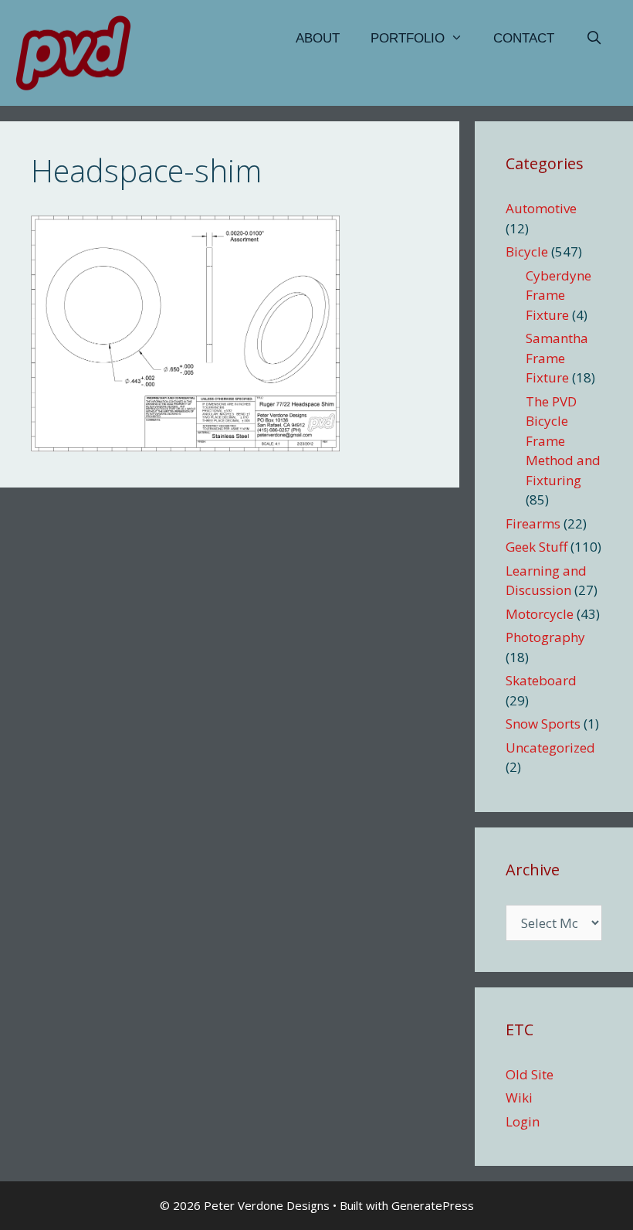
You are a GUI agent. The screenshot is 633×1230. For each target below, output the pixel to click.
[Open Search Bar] (594, 38)
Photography (545, 637)
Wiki (519, 1097)
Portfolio (408, 38)
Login (523, 1121)
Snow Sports (543, 723)
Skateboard (541, 680)
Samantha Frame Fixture (557, 357)
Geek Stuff (536, 547)
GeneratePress (432, 1205)
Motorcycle (540, 614)
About (318, 38)
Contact (523, 38)
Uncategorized (550, 747)
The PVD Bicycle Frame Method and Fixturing (563, 440)
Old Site (529, 1074)
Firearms (533, 523)
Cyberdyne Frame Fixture (558, 295)
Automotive (541, 208)
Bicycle (527, 251)
